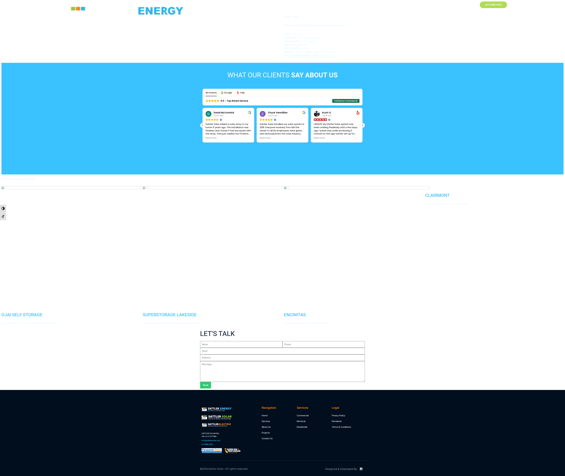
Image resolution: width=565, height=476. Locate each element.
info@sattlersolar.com (211, 440)
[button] (227, 92)
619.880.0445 (207, 444)
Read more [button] (211, 138)
